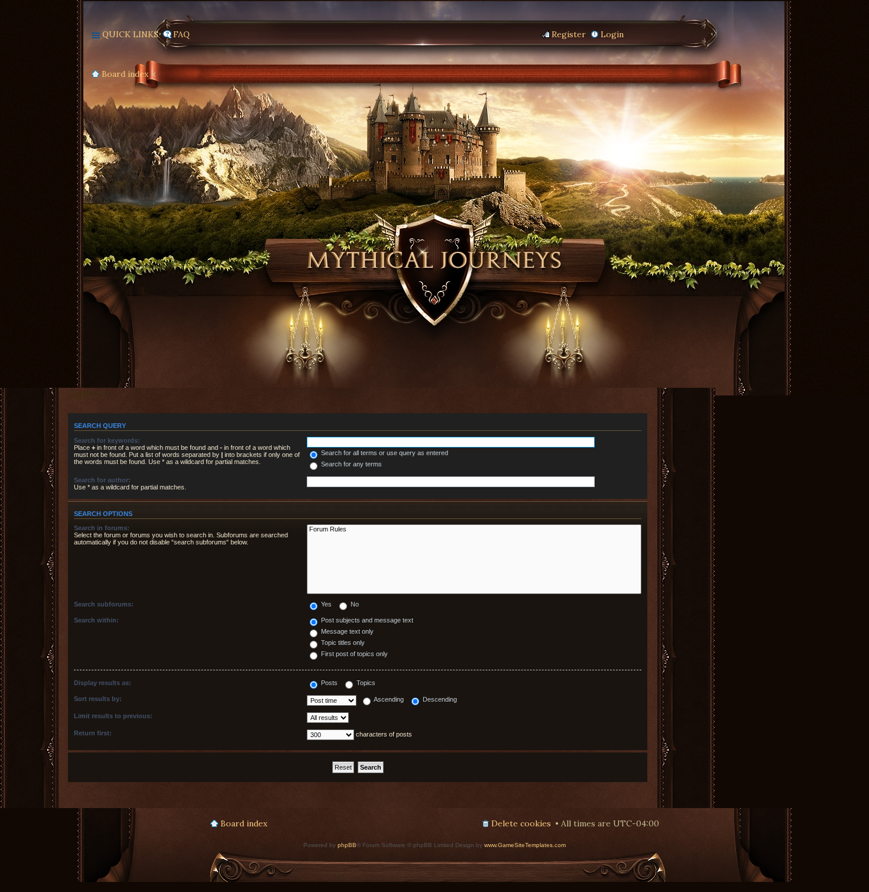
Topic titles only (342, 642)
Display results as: (102, 682)
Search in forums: (101, 527)
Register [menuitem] (569, 34)
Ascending (388, 699)
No (354, 604)
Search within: (96, 620)
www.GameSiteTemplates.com (525, 845)
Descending (439, 699)
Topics (365, 682)
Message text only (346, 631)
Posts (328, 682)
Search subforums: (104, 604)
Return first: (93, 733)
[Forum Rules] (474, 530)
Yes (325, 604)
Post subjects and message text (366, 620)
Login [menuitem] (612, 34)
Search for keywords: (107, 440)
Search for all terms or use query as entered (383, 452)
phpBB (347, 845)
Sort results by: (98, 698)
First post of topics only (353, 653)
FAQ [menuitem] (181, 34)
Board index (125, 74)
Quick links (130, 34)
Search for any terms (350, 464)
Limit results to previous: (113, 715)
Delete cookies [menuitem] (521, 823)
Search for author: (102, 480)
